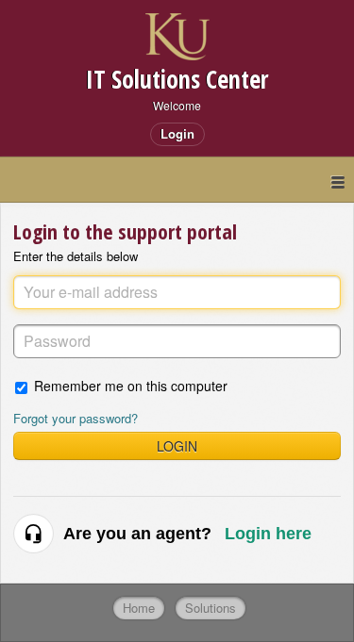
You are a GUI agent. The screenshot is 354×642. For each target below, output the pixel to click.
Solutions (210, 608)
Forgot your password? (75, 418)
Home (139, 608)
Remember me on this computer (131, 385)
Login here (268, 533)
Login (177, 445)
